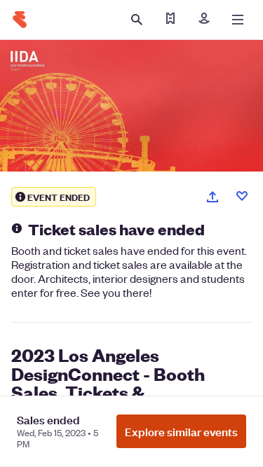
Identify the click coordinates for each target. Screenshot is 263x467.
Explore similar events (181, 431)
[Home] (19, 19)
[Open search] (137, 20)
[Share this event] (212, 197)
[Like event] (242, 196)
